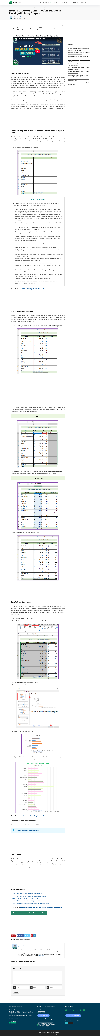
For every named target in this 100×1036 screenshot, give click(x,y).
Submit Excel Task (43, 1015)
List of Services (41, 1011)
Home (10, 7)
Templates (75, 2)
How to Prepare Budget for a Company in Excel (27, 894)
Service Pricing (41, 1012)
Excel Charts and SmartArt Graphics (46, 1024)
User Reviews (41, 1010)
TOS (78, 1021)
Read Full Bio (41, 955)
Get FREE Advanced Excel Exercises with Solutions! (29, 913)
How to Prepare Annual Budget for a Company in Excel (29, 896)
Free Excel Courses (44, 2)
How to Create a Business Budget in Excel (25, 898)
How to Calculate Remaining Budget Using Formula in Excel (30, 903)
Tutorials (55, 2)
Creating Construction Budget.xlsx (27, 830)
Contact (67, 1021)
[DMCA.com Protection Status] (69, 1022)
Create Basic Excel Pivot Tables (45, 1022)
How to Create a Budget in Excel (30, 908)
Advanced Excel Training (43, 1025)
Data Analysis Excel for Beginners (45, 1027)
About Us (83, 2)
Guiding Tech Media (51, 1032)
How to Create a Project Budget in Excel (31, 289)
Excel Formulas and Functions (45, 1023)
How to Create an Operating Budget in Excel (33, 816)
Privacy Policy (73, 1021)
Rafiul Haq (21, 17)
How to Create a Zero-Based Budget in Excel (26, 901)
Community (65, 2)
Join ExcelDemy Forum (73, 1015)
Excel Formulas (16, 7)
